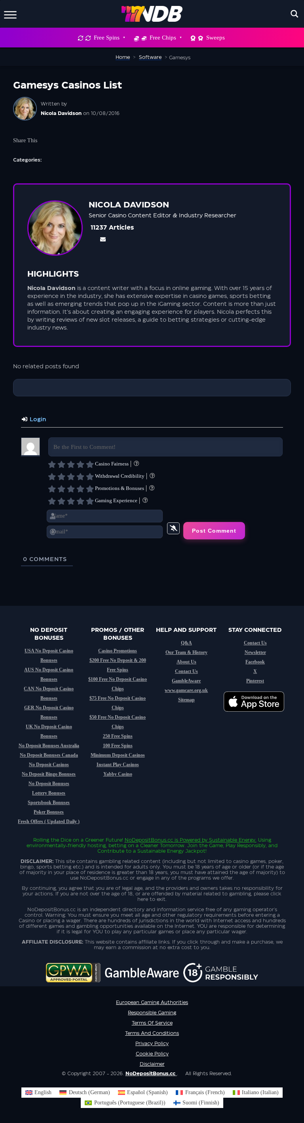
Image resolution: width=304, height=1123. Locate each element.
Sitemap (186, 700)
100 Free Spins (118, 745)
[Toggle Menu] (10, 14)
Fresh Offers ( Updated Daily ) (49, 821)
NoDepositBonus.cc (149, 840)
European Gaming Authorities (152, 1002)
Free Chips (163, 37)
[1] (52, 464)
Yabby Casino (117, 774)
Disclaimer (152, 1064)
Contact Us (186, 671)
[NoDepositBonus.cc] (152, 14)
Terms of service (152, 1023)
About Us (186, 662)
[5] (90, 464)
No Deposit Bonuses (48, 783)
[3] (70, 464)
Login (37, 419)
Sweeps (215, 37)
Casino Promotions (117, 651)
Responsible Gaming (152, 1012)
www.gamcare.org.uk (186, 690)
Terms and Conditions (152, 1033)
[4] (80, 464)
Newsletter (255, 652)
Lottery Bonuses (48, 793)
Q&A (186, 643)
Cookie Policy (152, 1053)
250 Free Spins (118, 736)
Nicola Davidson (61, 113)
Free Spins (107, 37)
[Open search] (294, 14)
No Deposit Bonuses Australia (49, 745)
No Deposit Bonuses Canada (49, 755)
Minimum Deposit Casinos (118, 755)
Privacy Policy (152, 1043)
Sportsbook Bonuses (49, 802)
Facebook (255, 662)
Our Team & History (186, 652)
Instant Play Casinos (118, 764)
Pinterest (255, 681)
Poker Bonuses (49, 812)
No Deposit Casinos (49, 764)
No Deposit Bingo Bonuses (49, 774)
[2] (61, 464)
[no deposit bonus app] (258, 715)
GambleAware (186, 681)
